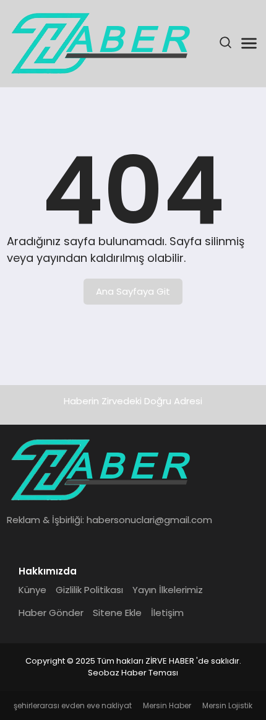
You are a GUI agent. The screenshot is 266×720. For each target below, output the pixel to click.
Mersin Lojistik (227, 705)
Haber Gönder (51, 612)
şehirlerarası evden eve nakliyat (73, 705)
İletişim (167, 612)
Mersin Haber (167, 705)
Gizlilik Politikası (89, 589)
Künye (32, 589)
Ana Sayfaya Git (133, 291)
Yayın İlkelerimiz (167, 589)
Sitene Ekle (117, 612)
